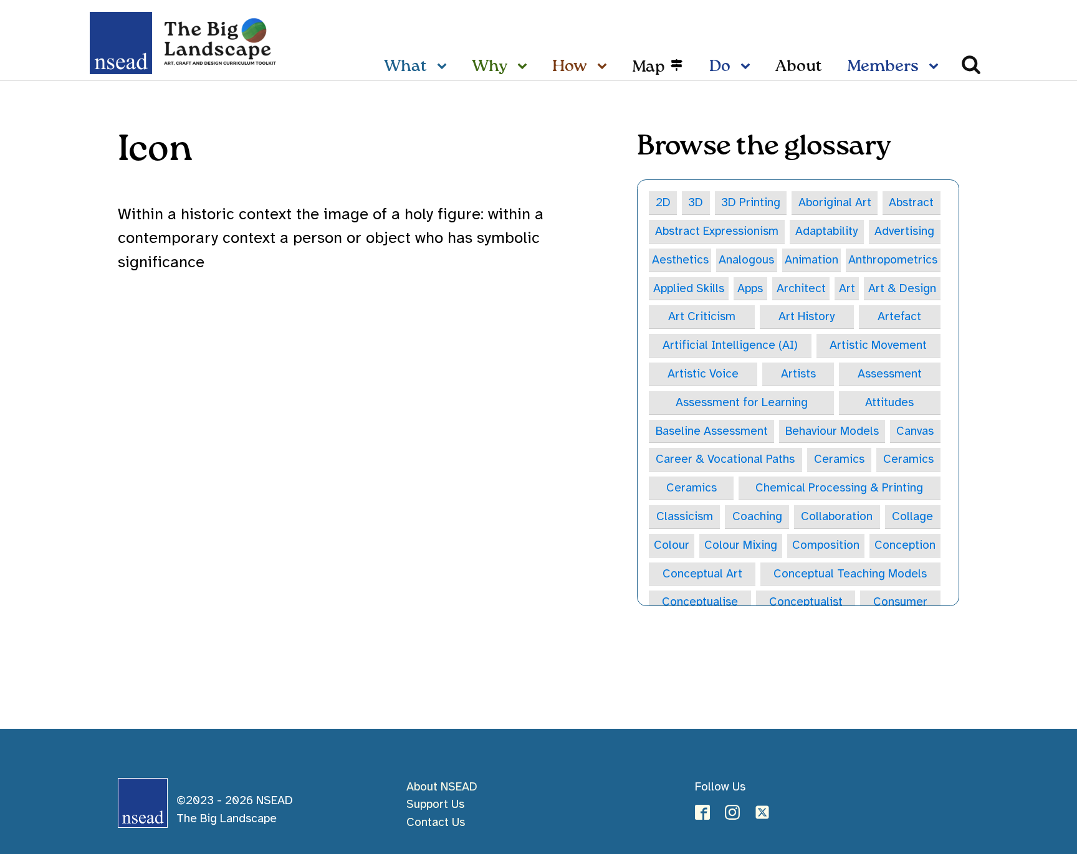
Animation (811, 259)
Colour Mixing (740, 545)
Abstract (911, 202)
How (569, 67)
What (405, 67)
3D (695, 202)
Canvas (915, 431)
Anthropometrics (892, 259)
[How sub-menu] (604, 67)
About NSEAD (441, 786)
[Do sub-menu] (747, 67)
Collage (912, 516)
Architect (801, 288)
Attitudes (889, 402)
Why (489, 67)
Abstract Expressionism (716, 231)
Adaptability (826, 231)
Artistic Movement (878, 345)
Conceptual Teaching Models (850, 573)
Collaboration (837, 516)
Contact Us (435, 822)
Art (847, 288)
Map (648, 67)
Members (883, 67)
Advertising (904, 231)
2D (663, 202)
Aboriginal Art (834, 202)
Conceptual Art (702, 573)
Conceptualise (700, 601)
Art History (806, 316)
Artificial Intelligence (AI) (730, 345)
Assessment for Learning (742, 402)
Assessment (890, 373)
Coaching (757, 516)
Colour (671, 545)
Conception (905, 545)
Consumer (900, 601)
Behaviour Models (832, 431)
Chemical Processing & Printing (839, 487)
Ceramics (839, 459)
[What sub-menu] (444, 67)
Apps (750, 288)
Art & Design (902, 288)
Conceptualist (806, 601)
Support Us (435, 804)
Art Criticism (701, 316)
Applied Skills (688, 288)
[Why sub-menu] (524, 67)
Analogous (746, 259)
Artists (798, 373)
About (798, 67)
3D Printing (750, 202)
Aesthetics (680, 259)
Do (719, 67)
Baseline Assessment (712, 431)
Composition (825, 545)
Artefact (899, 316)
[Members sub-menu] (936, 67)
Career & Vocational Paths (725, 459)
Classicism (684, 516)
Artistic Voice (703, 373)
